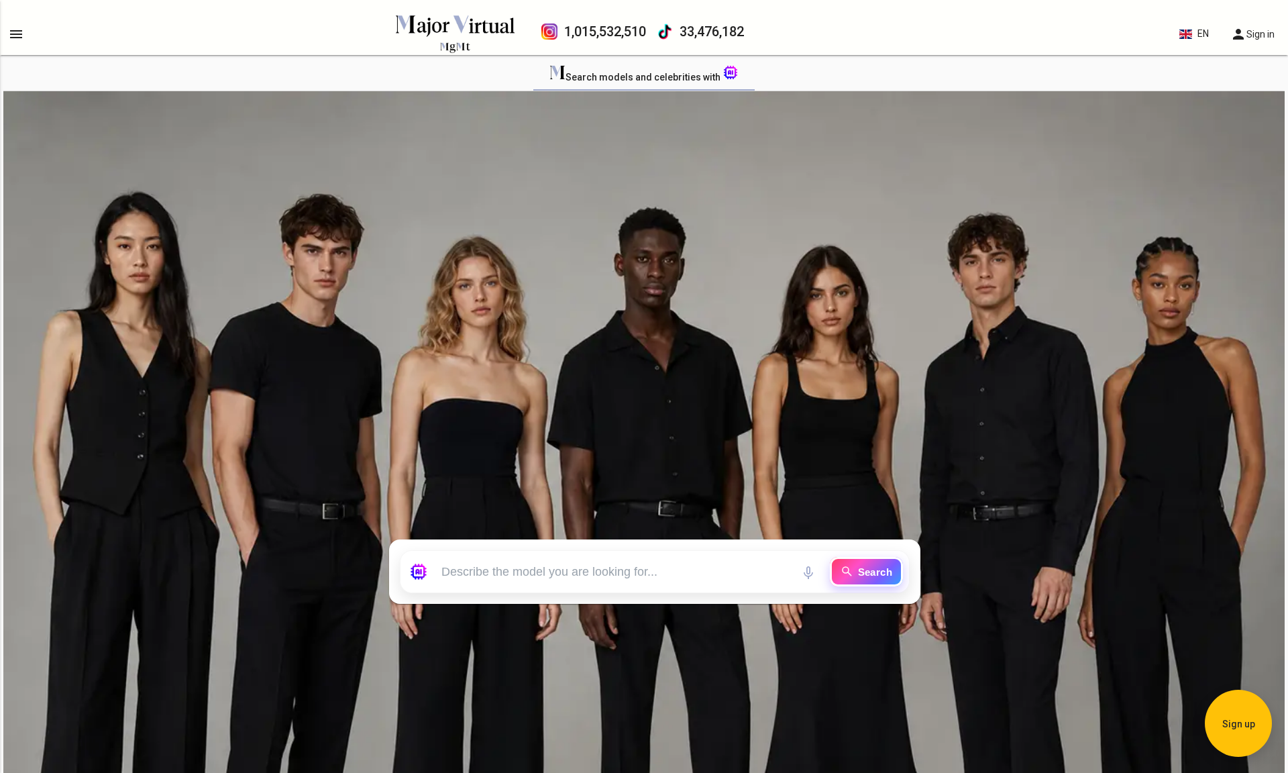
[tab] (644, 74)
